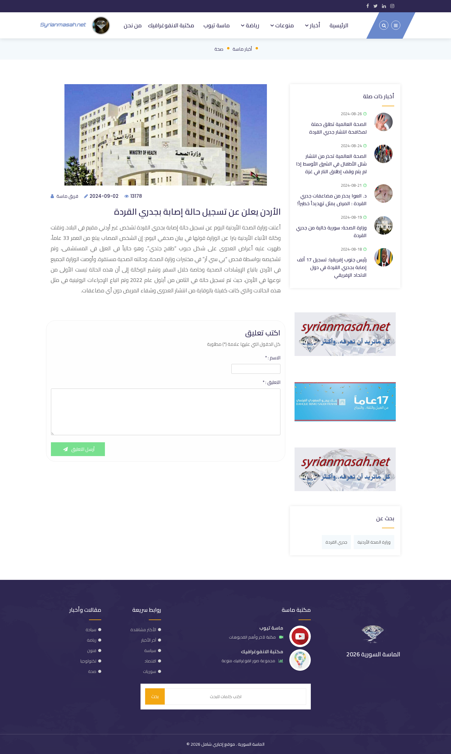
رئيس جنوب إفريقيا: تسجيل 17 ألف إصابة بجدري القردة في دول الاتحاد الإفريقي (332, 267)
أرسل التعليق (82, 449)
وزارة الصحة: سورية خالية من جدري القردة (331, 231)
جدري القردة (336, 542)
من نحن (133, 25)
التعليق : (271, 382)
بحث (155, 696)
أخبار (314, 25)
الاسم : (272, 357)
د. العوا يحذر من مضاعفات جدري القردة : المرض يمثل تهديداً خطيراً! (332, 199)
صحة (218, 49)
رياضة (252, 25)
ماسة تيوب (216, 25)
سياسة (150, 650)
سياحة (91, 630)
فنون (91, 650)
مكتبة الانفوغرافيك (171, 25)
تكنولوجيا (88, 661)
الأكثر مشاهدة (143, 630)
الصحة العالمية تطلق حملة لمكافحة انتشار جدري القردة (338, 127)
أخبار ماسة (242, 49)
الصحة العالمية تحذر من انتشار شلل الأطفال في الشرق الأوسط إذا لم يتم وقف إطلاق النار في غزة (331, 163)
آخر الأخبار (148, 640)
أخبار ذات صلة (378, 96)
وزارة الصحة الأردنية (374, 542)
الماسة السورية (250, 744)
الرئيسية (339, 25)
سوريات (149, 671)
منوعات (284, 25)
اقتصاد (150, 661)
